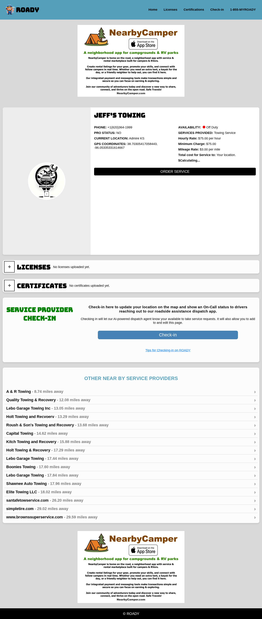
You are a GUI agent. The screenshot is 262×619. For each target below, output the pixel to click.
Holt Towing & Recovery (131, 450)
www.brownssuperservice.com (131, 517)
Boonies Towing (131, 467)
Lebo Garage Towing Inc (131, 408)
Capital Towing (131, 433)
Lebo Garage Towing (131, 458)
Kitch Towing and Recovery (131, 441)
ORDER (174, 171)
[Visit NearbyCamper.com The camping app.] (131, 61)
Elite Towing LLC (131, 492)
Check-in (168, 334)
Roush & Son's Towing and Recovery (131, 425)
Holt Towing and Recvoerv (131, 416)
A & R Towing (131, 391)
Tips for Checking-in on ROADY (168, 350)
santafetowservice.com (131, 500)
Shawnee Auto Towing (131, 483)
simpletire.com (131, 508)
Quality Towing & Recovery (131, 400)
